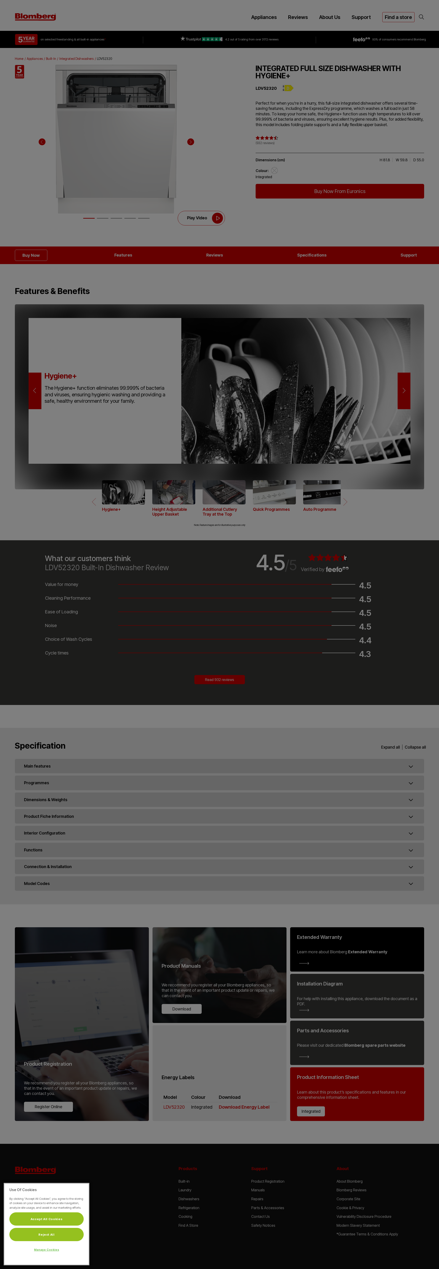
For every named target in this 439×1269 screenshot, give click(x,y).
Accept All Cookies (47, 1219)
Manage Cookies (46, 1249)
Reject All (46, 1234)
